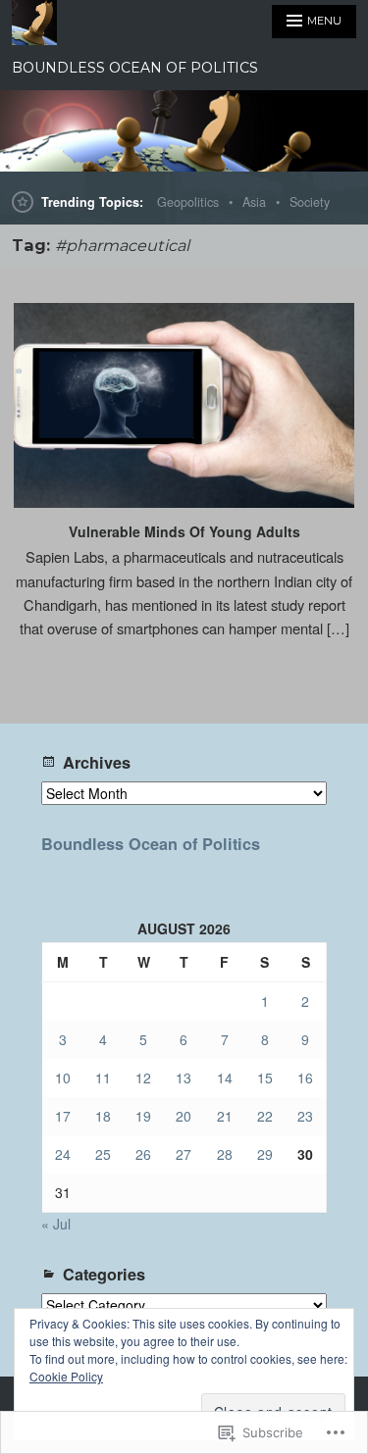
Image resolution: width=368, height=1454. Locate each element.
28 (225, 1154)
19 (143, 1116)
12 (143, 1077)
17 (63, 1116)
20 (183, 1116)
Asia (254, 202)
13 (183, 1077)
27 (183, 1154)
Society (309, 202)
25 (103, 1154)
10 (63, 1077)
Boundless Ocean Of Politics (135, 67)
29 (265, 1154)
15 (265, 1077)
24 (63, 1154)
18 (103, 1116)
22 (265, 1116)
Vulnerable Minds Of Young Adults (184, 531)
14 (225, 1077)
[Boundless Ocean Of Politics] (184, 131)
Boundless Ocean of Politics (150, 843)
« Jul (56, 1223)
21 (225, 1116)
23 (305, 1116)
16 (305, 1077)
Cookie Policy (66, 1376)
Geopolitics (188, 202)
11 (103, 1077)
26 (143, 1154)
